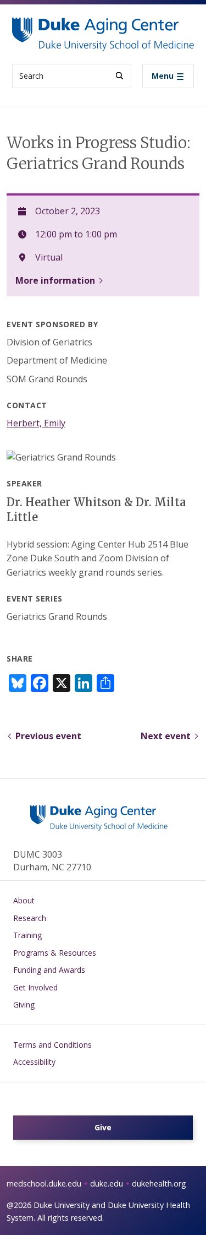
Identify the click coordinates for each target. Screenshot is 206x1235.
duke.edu (106, 1183)
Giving (24, 1004)
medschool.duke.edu (44, 1183)
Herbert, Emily (36, 423)
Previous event (48, 736)
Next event (166, 736)
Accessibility (34, 1062)
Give (103, 1127)
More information (55, 280)
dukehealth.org (159, 1183)
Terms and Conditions (52, 1044)
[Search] (119, 76)
